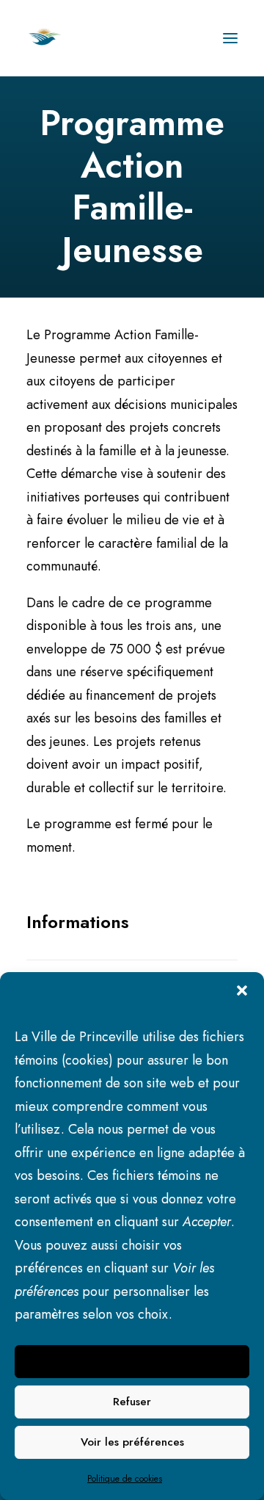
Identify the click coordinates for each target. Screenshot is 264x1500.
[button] (242, 990)
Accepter (132, 1361)
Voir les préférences (132, 1442)
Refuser (132, 1402)
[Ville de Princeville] (60, 38)
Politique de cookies (124, 1478)
